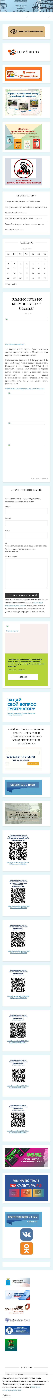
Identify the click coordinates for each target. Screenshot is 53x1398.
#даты (32, 388)
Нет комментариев (39, 478)
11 (14, 268)
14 (33, 268)
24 (8, 278)
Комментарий (11, 556)
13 (26, 268)
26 (20, 278)
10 (8, 268)
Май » (14, 284)
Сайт (7, 530)
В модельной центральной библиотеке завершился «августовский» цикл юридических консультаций (26, 207)
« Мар (7, 284)
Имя (7, 506)
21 (33, 273)
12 (20, 268)
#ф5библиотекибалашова (16, 388)
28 (33, 278)
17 (8, 273)
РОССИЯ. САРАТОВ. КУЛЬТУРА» (19, 218)
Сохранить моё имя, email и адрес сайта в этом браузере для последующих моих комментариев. (26, 549)
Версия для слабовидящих (30, 31)
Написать (23, 677)
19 (20, 273)
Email (8, 518)
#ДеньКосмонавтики (14, 344)
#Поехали (39, 388)
